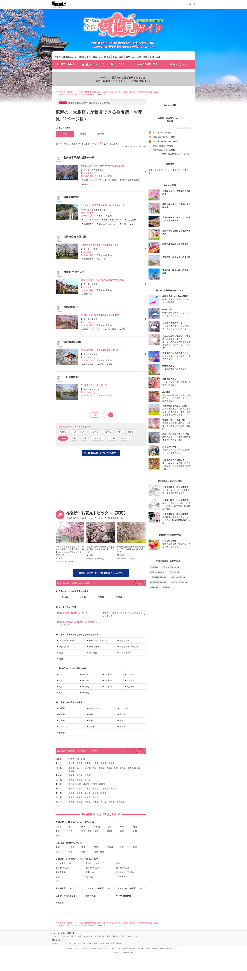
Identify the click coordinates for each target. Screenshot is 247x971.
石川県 (71, 779)
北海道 (81, 57)
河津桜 (62, 732)
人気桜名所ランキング (66, 888)
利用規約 (69, 948)
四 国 (59, 797)
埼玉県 (109, 767)
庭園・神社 (94, 646)
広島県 (71, 793)
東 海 (59, 784)
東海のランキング (72, 612)
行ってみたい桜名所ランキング (100, 888)
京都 (133, 57)
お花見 (79, 936)
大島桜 (62, 720)
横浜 (94, 768)
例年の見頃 (91, 895)
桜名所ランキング (94, 64)
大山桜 (112, 438)
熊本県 (95, 801)
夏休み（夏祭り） (112, 936)
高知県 (95, 797)
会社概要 (154, 948)
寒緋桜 (130, 431)
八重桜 (63, 431)
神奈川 (110, 831)
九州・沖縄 (155, 57)
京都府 (79, 788)
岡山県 (79, 793)
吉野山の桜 (174, 572)
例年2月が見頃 (62, 867)
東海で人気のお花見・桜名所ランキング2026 (89, 103)
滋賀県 (113, 788)
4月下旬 (130, 686)
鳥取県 (95, 793)
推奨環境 (94, 948)
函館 (82, 759)
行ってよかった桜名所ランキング (131, 888)
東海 (121, 57)
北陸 (115, 57)
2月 (60, 674)
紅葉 (122, 936)
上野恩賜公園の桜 (158, 577)
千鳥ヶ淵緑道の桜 (171, 567)
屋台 (61, 658)
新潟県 (87, 775)
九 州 (59, 801)
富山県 (79, 779)
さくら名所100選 (149, 64)
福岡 (58, 835)
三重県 (101, 597)
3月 (60, 680)
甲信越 (107, 57)
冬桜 (119, 431)
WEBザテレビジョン (84, 943)
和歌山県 (104, 788)
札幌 (77, 759)
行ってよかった (122, 64)
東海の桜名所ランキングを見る (176, 154)
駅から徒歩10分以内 (128, 646)
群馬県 (123, 767)
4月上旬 (85, 686)
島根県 (103, 793)
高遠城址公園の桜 (158, 582)
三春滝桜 (154, 567)
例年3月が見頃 (92, 867)
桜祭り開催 (124, 640)
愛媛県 (79, 797)
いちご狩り (70, 936)
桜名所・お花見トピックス (68, 895)
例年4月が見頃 (122, 867)
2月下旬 (130, 674)
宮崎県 (111, 801)
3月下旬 (130, 680)
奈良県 (95, 788)
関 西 (59, 788)
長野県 (79, 775)
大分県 (103, 801)
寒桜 (84, 438)
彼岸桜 (108, 431)
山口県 (87, 793)
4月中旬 (108, 686)
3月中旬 (108, 680)
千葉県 (101, 767)
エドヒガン (98, 438)
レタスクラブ (57, 943)
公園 (61, 652)
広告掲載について (143, 948)
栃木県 (131, 767)
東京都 (71, 767)
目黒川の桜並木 (157, 572)
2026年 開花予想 (123, 895)
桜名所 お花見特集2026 (65, 57)
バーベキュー (125, 652)
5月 (60, 692)
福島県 (111, 763)
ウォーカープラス (59, 936)
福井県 (87, 779)
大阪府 (71, 788)
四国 (145, 57)
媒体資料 (132, 948)
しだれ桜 (94, 431)
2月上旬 (85, 674)
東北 (89, 57)
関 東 (59, 767)
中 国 (59, 793)
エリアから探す (67, 64)
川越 (115, 768)
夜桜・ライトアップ (98, 640)
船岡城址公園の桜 (179, 582)
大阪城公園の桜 (178, 577)
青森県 (79, 763)
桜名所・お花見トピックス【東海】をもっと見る (101, 573)
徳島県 (87, 797)
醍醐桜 (166, 587)
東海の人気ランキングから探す (102, 452)
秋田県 (95, 763)
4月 (60, 686)
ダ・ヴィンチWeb (70, 943)
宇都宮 (137, 768)
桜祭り (119, 863)
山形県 (103, 763)
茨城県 (71, 770)
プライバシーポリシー (81, 948)
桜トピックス (179, 64)
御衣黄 (124, 438)
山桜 (74, 438)
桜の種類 (60, 903)
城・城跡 (93, 652)
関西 (128, 57)
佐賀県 (79, 801)
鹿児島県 (120, 801)
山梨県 (71, 775)
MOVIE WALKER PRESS (101, 943)
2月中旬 (108, 674)
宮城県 (71, 763)
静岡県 (101, 133)
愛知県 (83, 133)
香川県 (71, 797)
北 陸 (59, 779)
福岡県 (71, 801)
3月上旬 (85, 680)
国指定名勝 (64, 646)
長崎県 (87, 801)
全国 (58, 847)
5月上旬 (85, 692)
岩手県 (87, 763)
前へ (96, 414)
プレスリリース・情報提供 (118, 948)
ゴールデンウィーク (89, 936)
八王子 (78, 768)
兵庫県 (87, 788)
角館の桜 (154, 587)
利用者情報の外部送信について (170, 948)
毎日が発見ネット (116, 943)
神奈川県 (87, 767)
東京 (100, 57)
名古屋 (78, 784)
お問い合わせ (103, 948)
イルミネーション (132, 936)
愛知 (135, 831)
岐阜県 (83, 597)
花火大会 (101, 936)
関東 (95, 57)
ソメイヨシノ (78, 431)
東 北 (59, 763)
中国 (139, 57)
